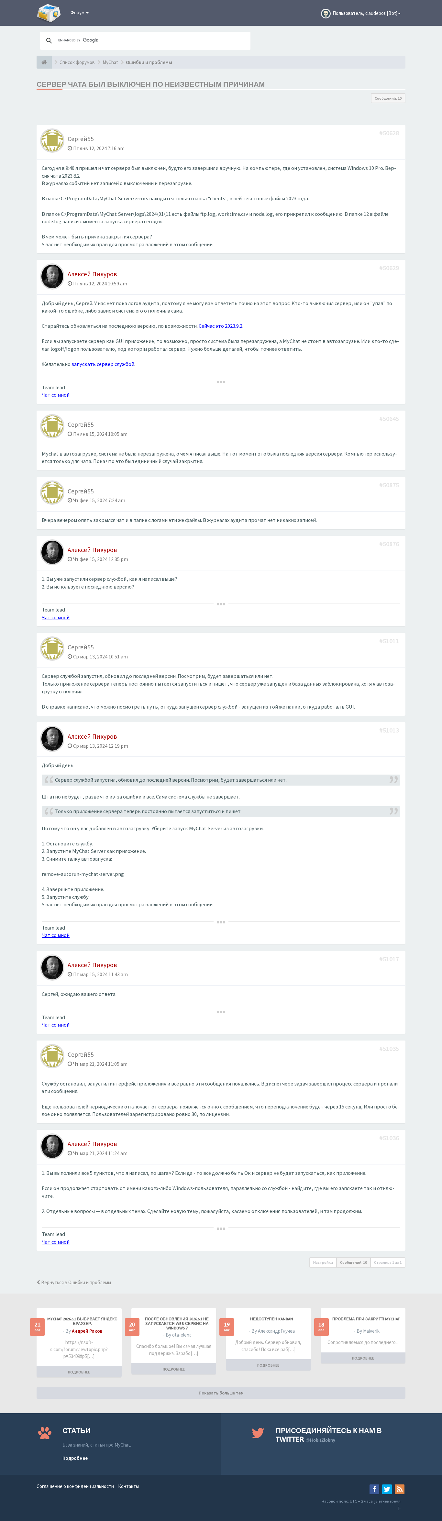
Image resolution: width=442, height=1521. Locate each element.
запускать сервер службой (103, 364)
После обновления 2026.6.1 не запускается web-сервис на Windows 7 (177, 1323)
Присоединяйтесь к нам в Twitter (329, 1434)
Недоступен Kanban (271, 1319)
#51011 (389, 641)
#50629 (389, 268)
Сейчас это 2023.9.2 (220, 326)
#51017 (389, 959)
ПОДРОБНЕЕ (79, 1372)
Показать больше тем (221, 1393)
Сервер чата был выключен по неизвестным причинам (151, 84)
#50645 (389, 418)
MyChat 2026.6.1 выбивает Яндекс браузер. (82, 1321)
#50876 (389, 544)
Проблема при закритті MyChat (366, 1319)
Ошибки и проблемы (149, 62)
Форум (78, 12)
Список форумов (77, 62)
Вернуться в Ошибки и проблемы (75, 1282)
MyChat (110, 62)
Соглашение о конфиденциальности (75, 1486)
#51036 (389, 1138)
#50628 (389, 133)
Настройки (323, 1262)
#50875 (389, 485)
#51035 (389, 1048)
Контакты (128, 1486)
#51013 (389, 730)
